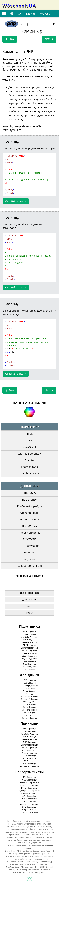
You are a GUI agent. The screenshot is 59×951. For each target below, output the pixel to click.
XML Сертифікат (29, 807)
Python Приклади (29, 739)
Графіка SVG (29, 466)
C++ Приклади (29, 758)
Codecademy (45, 862)
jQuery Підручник (29, 656)
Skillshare (43, 864)
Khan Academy (31, 864)
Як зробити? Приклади (29, 767)
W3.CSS (45, 13)
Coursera (14, 864)
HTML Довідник (29, 680)
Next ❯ (49, 39)
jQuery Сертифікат (29, 793)
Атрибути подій (29, 512)
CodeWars (45, 870)
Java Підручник (29, 664)
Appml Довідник (29, 704)
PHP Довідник (29, 694)
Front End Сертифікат (29, 785)
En (54, 24)
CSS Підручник (29, 634)
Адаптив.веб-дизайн (30, 453)
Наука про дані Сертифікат (29, 791)
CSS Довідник (29, 683)
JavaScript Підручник (29, 637)
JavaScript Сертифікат (29, 783)
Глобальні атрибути (29, 506)
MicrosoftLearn (27, 867)
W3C (25, 873)
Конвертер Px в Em (29, 565)
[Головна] (12, 13)
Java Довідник (29, 715)
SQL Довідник (29, 688)
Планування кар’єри (29, 810)
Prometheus (34, 873)
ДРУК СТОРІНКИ (29, 600)
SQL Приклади (29, 737)
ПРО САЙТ (29, 613)
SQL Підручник (29, 640)
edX (21, 864)
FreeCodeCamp (12, 867)
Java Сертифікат (29, 802)
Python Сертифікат (29, 788)
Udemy (35, 862)
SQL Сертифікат (29, 796)
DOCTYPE (29, 539)
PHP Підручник (29, 645)
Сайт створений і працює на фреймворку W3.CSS (29, 854)
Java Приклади (29, 756)
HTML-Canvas (29, 526)
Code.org (11, 870)
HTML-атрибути (29, 499)
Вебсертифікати (29, 772)
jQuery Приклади (29, 750)
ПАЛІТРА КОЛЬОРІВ (29, 402)
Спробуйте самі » (15, 201)
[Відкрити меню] (4, 13)
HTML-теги (29, 493)
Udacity (49, 867)
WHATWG (17, 873)
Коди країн (29, 559)
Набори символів (29, 532)
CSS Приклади (29, 731)
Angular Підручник (29, 659)
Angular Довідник (29, 710)
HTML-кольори (29, 519)
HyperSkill (39, 867)
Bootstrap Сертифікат (29, 804)
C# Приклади (29, 761)
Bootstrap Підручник (29, 648)
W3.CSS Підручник (29, 651)
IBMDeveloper (33, 870)
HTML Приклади (29, 729)
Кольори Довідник (29, 718)
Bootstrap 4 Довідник (29, 699)
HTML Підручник (29, 632)
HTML (29, 433)
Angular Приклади (29, 753)
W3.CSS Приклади (29, 748)
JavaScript (29, 447)
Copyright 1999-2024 (14, 851)
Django (31, 13)
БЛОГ (29, 606)
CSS (29, 440)
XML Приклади (29, 764)
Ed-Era (43, 873)
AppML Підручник (29, 653)
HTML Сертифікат (29, 777)
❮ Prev (9, 39)
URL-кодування (29, 545)
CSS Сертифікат (29, 780)
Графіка (29, 460)
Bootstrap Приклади (29, 745)
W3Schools (11, 862)
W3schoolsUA (19, 6)
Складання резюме (29, 812)
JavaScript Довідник (29, 686)
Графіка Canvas (29, 473)
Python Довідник (29, 691)
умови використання (36, 840)
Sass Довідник (29, 713)
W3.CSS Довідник (29, 702)
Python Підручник (29, 642)
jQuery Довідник (29, 707)
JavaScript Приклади (29, 734)
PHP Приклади (29, 742)
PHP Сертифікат (29, 799)
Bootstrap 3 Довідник (29, 696)
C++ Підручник (29, 667)
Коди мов (29, 552)
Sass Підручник (29, 661)
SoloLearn (21, 870)
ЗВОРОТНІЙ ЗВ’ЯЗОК (29, 593)
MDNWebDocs (24, 862)
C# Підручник (29, 669)
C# (20, 13)
